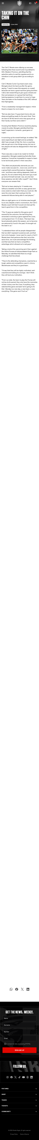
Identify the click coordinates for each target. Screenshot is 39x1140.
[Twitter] (16, 1077)
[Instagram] (8, 1077)
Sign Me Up (19, 1050)
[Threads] (28, 1077)
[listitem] (11, 989)
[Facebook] (12, 1077)
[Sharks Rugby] (20, 3)
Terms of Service (24, 1134)
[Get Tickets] (30, 3)
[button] (3, 3)
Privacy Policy (14, 1134)
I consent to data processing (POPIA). (19, 1044)
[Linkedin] (32, 1077)
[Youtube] (24, 1077)
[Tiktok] (20, 1077)
